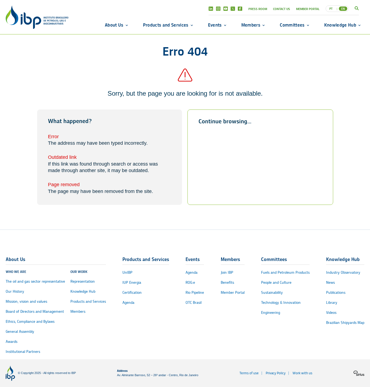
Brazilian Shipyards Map (345, 322)
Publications (335, 292)
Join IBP (227, 272)
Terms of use (249, 373)
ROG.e (190, 282)
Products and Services (166, 25)
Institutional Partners (23, 351)
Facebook (240, 9)
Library (331, 302)
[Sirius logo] (358, 373)
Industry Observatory (343, 272)
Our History (15, 291)
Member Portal (308, 9)
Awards (11, 341)
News (330, 282)
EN (343, 9)
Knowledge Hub (340, 25)
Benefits (227, 282)
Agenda (128, 302)
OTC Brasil (194, 302)
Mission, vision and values (26, 301)
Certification (132, 292)
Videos (331, 312)
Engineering (270, 312)
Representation (82, 281)
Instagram (218, 9)
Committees (292, 25)
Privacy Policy (275, 373)
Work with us (302, 373)
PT (331, 9)
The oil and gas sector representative (35, 281)
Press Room (257, 9)
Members (250, 25)
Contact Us (281, 9)
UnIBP (127, 272)
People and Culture (276, 282)
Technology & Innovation (281, 302)
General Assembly (20, 331)
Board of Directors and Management (35, 311)
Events (215, 25)
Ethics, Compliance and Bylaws (30, 321)
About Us (114, 25)
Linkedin (211, 9)
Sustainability (272, 292)
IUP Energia (131, 282)
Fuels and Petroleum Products (285, 272)
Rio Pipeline (195, 292)
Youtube (225, 9)
